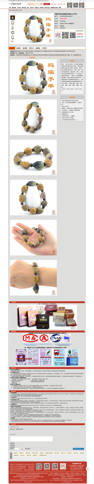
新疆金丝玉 (21, 453)
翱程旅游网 (16, 455)
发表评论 (82, 427)
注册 (80, 0)
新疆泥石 (15, 453)
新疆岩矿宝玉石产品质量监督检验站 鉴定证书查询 (22, 466)
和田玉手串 (63, 453)
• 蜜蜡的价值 (64, 114)
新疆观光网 (82, 453)
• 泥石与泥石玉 (65, 106)
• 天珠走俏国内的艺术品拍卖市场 (69, 100)
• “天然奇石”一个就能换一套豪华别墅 (70, 110)
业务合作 (83, 473)
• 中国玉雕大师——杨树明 (68, 116)
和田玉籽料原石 (35, 453)
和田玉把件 (75, 453)
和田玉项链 (56, 453)
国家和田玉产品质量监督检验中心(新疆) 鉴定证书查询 (22, 464)
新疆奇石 (42, 453)
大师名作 (32, 7)
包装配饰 (18, 48)
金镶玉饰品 (28, 453)
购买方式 (31, 48)
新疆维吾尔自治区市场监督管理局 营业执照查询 (22, 468)
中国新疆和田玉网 (42, 455)
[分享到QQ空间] (78, 30)
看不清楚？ (28, 448)
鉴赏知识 (37, 7)
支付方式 (62, 473)
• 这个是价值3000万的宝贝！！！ (69, 119)
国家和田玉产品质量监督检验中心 (55, 347)
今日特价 (19, 7)
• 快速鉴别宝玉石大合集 (67, 112)
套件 (28, 7)
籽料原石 (42, 7)
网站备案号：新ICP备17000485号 (28, 478)
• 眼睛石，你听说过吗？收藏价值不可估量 (72, 108)
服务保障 (25, 48)
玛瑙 (21, 10)
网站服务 (77, 473)
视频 (60, 7)
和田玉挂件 (22, 455)
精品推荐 (14, 7)
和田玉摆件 (69, 453)
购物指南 (56, 473)
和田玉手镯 (28, 455)
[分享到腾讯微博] (81, 30)
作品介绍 (12, 48)
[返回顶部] (87, 468)
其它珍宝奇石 (15, 10)
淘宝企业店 (47, 7)
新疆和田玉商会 (54, 7)
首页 (10, 7)
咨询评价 (44, 48)
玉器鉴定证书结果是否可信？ (64, 345)
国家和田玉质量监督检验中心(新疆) (36, 476)
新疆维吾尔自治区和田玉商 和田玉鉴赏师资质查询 (22, 470)
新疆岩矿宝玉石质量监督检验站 (20, 476)
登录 (84, 0)
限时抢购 (24, 7)
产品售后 (72, 473)
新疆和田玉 (35, 455)
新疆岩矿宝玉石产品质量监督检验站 (36, 347)
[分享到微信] (82, 30)
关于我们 (51, 473)
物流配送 (38, 48)
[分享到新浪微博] (79, 30)
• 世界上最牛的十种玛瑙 (67, 118)
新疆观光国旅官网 (49, 453)
